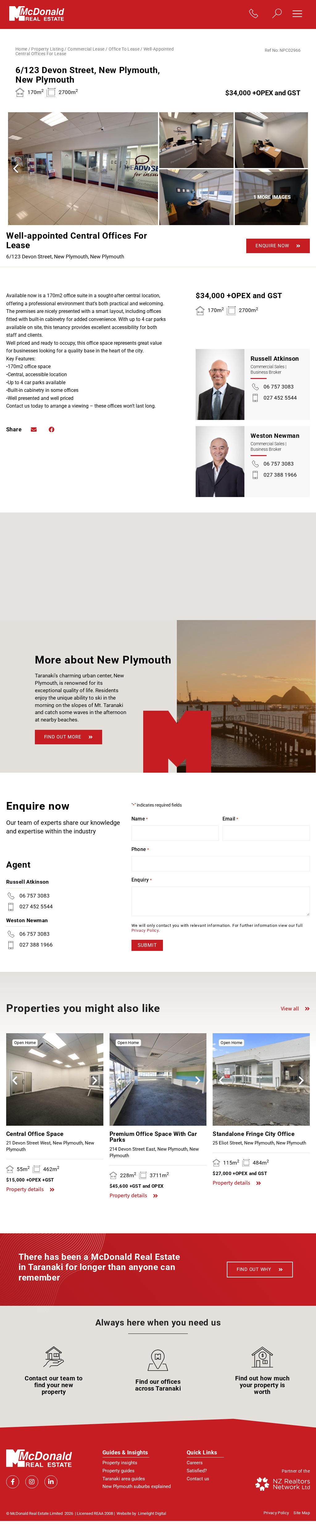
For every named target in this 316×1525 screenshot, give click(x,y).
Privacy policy (276, 1513)
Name (139, 819)
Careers (195, 1462)
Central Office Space (35, 1133)
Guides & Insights (125, 1452)
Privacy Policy (145, 930)
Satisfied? (197, 1471)
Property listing (47, 49)
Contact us (198, 1479)
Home (21, 49)
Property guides (118, 1471)
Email (230, 819)
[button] (299, 14)
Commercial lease (86, 49)
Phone (140, 849)
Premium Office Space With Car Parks (153, 1137)
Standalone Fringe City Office (253, 1133)
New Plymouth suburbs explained (136, 1486)
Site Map (301, 1513)
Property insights (119, 1462)
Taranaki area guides (123, 1479)
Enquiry (141, 880)
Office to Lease (124, 49)
